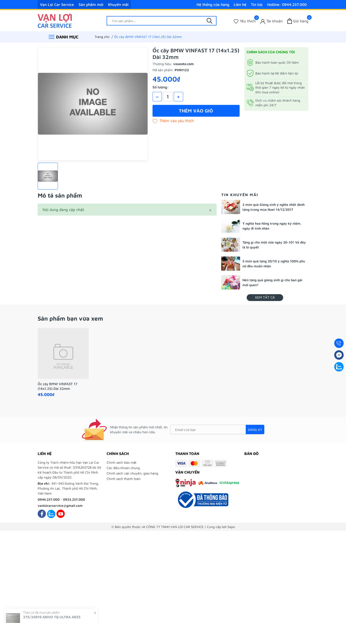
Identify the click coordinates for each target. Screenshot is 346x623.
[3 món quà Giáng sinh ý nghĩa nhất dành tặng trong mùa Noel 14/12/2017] (230, 207)
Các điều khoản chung (123, 468)
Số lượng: (161, 87)
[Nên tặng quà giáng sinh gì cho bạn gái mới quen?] (230, 282)
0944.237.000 (49, 499)
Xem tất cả (265, 297)
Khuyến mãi (118, 4)
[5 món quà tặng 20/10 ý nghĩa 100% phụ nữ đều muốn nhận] (230, 263)
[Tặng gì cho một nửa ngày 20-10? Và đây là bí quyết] (230, 245)
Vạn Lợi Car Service (57, 4)
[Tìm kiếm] (209, 20)
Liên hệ (240, 4)
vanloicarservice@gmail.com (60, 505)
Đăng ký (255, 430)
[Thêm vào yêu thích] (173, 121)
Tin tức (257, 4)
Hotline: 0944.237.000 (287, 4)
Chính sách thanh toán (124, 479)
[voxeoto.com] (55, 20)
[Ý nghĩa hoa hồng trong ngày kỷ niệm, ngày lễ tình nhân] (230, 226)
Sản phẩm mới (91, 4)
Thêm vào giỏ (196, 110)
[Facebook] (42, 514)
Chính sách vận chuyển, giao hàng (132, 473)
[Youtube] (60, 514)
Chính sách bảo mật (121, 462)
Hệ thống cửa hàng (213, 4)
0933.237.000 (74, 499)
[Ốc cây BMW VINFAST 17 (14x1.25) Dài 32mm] (63, 353)
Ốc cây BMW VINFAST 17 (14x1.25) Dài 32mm (57, 386)
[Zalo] (51, 514)
